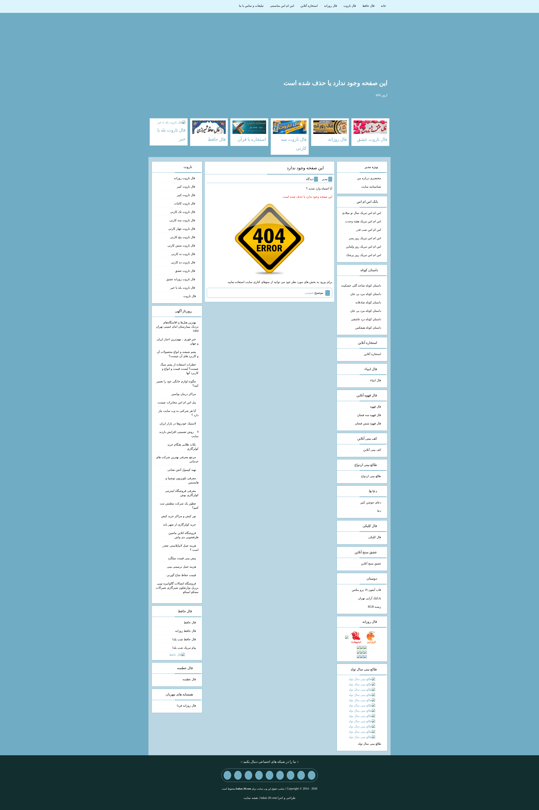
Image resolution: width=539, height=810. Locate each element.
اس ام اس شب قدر (368, 229)
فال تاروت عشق (185, 270)
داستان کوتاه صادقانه (368, 302)
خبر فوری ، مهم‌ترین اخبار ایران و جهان (178, 341)
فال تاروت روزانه (185, 178)
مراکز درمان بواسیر (183, 394)
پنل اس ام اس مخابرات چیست (176, 402)
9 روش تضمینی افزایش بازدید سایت (179, 434)
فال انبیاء (375, 380)
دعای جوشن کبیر (370, 502)
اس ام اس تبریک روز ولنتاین (363, 246)
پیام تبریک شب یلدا (184, 647)
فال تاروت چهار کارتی (182, 228)
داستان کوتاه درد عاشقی (366, 319)
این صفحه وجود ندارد (305, 167)
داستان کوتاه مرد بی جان (365, 294)
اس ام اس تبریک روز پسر (365, 238)
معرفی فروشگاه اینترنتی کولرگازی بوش (182, 493)
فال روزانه (330, 5)
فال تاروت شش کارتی (181, 245)
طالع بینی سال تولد (369, 743)
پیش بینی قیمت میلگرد (182, 558)
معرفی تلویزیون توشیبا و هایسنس (182, 480)
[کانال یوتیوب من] (238, 775)
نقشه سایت (251, 797)
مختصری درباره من (369, 178)
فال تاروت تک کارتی (183, 212)
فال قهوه (375, 406)
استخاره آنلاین (309, 5)
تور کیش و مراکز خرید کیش (178, 516)
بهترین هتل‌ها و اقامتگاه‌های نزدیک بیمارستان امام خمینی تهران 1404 (177, 326)
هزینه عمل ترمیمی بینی (181, 566)
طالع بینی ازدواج (371, 476)
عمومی (309, 292)
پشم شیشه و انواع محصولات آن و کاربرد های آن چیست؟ (178, 354)
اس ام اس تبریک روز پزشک (363, 255)
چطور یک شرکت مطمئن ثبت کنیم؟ (179, 505)
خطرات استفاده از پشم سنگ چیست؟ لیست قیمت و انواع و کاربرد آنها (179, 369)
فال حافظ (368, 5)
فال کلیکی (374, 537)
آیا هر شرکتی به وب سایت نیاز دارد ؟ (178, 413)
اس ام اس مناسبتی (282, 5)
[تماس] (269, 775)
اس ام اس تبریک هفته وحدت (363, 221)
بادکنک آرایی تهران (369, 598)
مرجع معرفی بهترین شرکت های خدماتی (177, 459)
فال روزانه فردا (186, 705)
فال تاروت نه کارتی (183, 254)
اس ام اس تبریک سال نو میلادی (361, 213)
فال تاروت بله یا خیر (183, 287)
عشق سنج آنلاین (371, 563)
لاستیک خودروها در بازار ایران (178, 423)
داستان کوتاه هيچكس (368, 327)
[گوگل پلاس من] (248, 775)
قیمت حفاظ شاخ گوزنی (181, 575)
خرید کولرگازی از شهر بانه (179, 524)
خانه (383, 5)
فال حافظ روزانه (185, 631)
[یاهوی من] (311, 775)
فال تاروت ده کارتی (183, 262)
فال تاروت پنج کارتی (183, 237)
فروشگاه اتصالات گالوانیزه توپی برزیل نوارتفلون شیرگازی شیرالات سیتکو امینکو (177, 588)
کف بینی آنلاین (372, 449)
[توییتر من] (259, 775)
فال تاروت (349, 5)
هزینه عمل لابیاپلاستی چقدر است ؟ (180, 547)
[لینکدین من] (227, 775)
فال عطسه (189, 679)
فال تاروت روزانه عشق (181, 279)
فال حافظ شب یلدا (184, 639)
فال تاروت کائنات (185, 203)
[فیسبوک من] (290, 775)
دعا (379, 510)
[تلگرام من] (301, 775)
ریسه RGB (374, 606)
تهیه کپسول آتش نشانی (181, 469)
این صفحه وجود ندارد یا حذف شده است (335, 82)
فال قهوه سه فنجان (369, 415)
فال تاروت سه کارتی (182, 220)
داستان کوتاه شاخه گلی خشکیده (361, 285)
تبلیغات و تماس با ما (251, 5)
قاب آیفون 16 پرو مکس (366, 589)
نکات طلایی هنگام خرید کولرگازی (183, 446)
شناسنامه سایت (371, 186)
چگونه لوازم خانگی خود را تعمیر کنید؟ (177, 383)
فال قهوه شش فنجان (368, 423)
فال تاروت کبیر (186, 186)
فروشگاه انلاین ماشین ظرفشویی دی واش (183, 535)
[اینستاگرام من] (280, 775)
